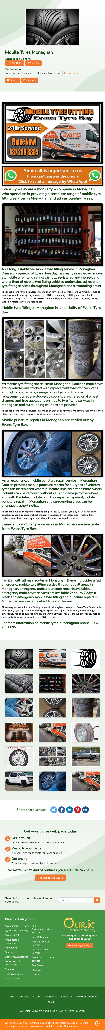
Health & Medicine (14, 973)
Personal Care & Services (40, 951)
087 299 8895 (15, 63)
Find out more (71, 1026)
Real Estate (37, 965)
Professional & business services (44, 959)
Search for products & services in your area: (28, 900)
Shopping (37, 969)
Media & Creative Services (40, 943)
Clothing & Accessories (16, 956)
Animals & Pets (12, 935)
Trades (35, 974)
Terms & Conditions (18, 996)
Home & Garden (13, 978)
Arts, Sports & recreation (12, 941)
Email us (13, 80)
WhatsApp (34, 63)
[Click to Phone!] (52, 133)
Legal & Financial (40, 937)
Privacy (36, 996)
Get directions (71, 73)
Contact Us (66, 996)
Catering (9, 952)
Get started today (49, 878)
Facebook (31, 80)
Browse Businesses (87, 996)
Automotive (11, 947)
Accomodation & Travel (17, 925)
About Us (52, 1002)
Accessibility (51, 996)
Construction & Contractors (12, 963)
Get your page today (79, 945)
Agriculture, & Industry (16, 930)
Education (10, 969)
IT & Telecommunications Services (42, 929)
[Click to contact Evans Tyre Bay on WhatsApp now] (52, 175)
